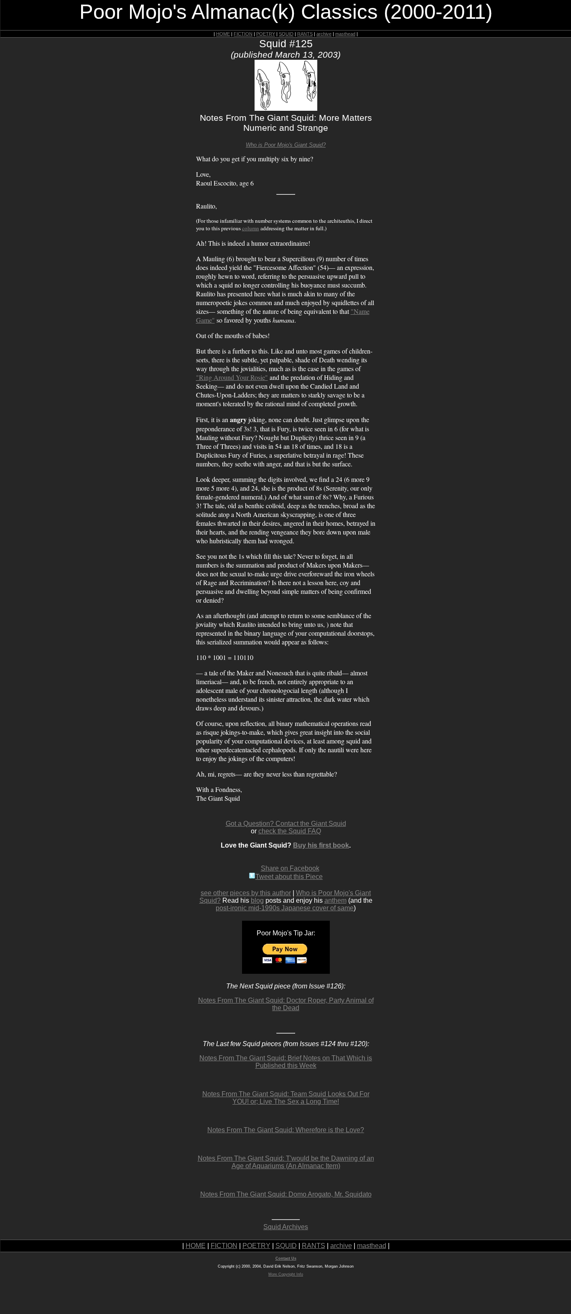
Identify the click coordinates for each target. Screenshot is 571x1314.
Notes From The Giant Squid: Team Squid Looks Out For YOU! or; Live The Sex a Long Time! (286, 1097)
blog (257, 900)
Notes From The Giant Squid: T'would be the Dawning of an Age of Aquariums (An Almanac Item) (286, 1162)
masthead (345, 33)
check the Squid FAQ (289, 831)
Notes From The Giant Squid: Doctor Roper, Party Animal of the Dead (286, 1004)
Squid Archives (285, 1226)
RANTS (305, 33)
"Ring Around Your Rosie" (232, 377)
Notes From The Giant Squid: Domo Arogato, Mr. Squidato (286, 1194)
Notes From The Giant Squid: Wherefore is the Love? (285, 1129)
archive (323, 33)
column (250, 228)
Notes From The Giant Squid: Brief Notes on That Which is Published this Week (285, 1061)
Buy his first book (321, 845)
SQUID (286, 33)
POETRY (265, 33)
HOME (223, 33)
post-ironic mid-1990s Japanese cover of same (285, 908)
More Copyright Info (285, 1274)
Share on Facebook (290, 868)
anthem (335, 900)
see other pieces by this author (246, 892)
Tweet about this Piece (289, 876)
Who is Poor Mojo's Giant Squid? (286, 145)
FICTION (243, 33)
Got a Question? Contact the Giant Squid (286, 823)
